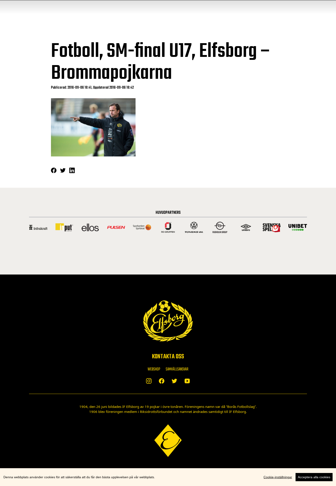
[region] (168, 477)
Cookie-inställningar (278, 477)
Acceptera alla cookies (314, 477)
